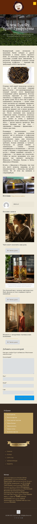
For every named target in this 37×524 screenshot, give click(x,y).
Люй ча (14, 487)
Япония (12, 502)
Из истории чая (11, 414)
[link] (18, 75)
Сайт (4, 389)
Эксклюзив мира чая (12, 432)
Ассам (14, 479)
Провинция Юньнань (17, 490)
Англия (19, 477)
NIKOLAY (16, 204)
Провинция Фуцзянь (12, 36)
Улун (24, 494)
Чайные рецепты (11, 426)
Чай (29, 36)
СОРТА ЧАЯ (10, 457)
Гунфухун (7, 34)
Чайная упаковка (15, 498)
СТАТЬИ (9, 454)
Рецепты (25, 492)
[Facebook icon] (15, 518)
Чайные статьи (19, 33)
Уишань (20, 494)
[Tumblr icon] (20, 518)
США (11, 494)
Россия (6, 494)
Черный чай (20, 500)
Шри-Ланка (27, 500)
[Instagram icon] (18, 518)
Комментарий (7, 357)
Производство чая (10, 492)
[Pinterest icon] (16, 518)
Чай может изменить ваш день (15, 245)
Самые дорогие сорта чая (14, 420)
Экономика (6, 502)
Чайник (13, 500)
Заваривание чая (16, 483)
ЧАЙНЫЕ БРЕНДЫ (12, 461)
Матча (18, 487)
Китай (24, 34)
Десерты (7, 483)
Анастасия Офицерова (10, 477)
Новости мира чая (12, 417)
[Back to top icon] (18, 512)
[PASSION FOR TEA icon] (22, 518)
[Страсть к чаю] (18, 6)
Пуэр (19, 492)
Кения (14, 485)
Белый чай (22, 479)
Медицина (25, 487)
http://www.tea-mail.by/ (18, 196)
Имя (4, 376)
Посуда (12, 489)
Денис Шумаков (27, 481)
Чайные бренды (11, 423)
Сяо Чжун (21, 36)
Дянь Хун (13, 34)
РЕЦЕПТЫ (10, 464)
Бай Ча (17, 479)
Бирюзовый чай (9, 481)
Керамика (19, 485)
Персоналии (7, 489)
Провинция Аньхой (19, 489)
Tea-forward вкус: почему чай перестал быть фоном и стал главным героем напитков (18, 292)
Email (5, 383)
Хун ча (26, 36)
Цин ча (12, 496)
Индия (9, 485)
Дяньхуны (19, 34)
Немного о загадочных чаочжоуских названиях (17, 335)
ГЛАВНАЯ (9, 451)
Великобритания (19, 481)
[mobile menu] (34, 3)
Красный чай (29, 34)
